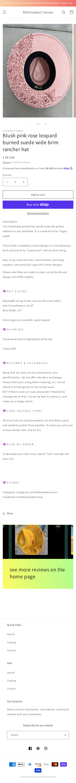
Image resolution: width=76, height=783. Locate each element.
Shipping (6, 162)
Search (11, 634)
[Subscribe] (65, 735)
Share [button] (10, 513)
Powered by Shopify (48, 777)
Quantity (7, 174)
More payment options (38, 213)
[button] (4, 12)
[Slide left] (30, 124)
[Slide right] (46, 124)
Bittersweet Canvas (33, 777)
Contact (11, 650)
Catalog (11, 642)
